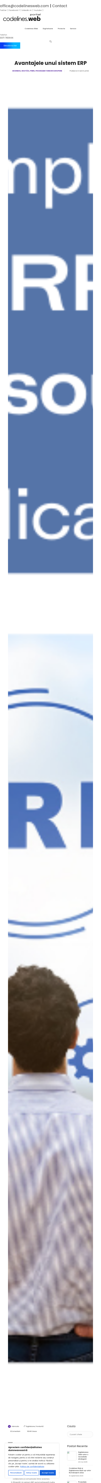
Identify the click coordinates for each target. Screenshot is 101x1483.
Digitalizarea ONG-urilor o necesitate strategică (83, 1455)
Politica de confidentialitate (32, 1466)
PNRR (32, 71)
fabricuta (15, 1426)
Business (16, 71)
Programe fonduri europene (48, 71)
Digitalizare (48, 29)
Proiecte (61, 29)
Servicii (73, 29)
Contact (59, 6)
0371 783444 (6, 37)
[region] (32, 1460)
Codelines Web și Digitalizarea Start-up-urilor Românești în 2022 (80, 1470)
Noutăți (25, 71)
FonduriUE (40, 1426)
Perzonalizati (16, 1473)
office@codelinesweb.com (24, 6)
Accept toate (48, 1473)
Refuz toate (31, 1473)
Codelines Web (31, 29)
